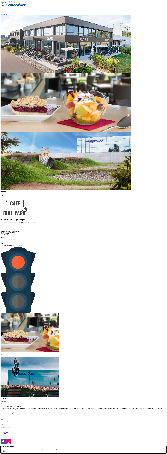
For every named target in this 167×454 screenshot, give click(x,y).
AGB (4, 434)
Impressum (5, 432)
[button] (2, 191)
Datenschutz (5, 433)
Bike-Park (5, 14)
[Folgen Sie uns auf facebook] (3, 444)
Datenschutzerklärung (16, 452)
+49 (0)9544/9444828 (5, 427)
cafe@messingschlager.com (6, 421)
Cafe (1, 14)
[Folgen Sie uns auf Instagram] (8, 444)
